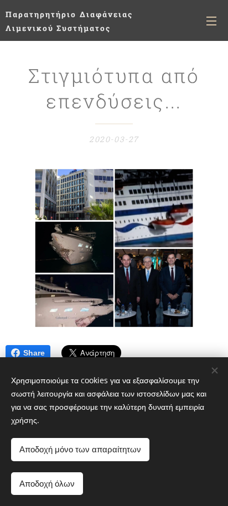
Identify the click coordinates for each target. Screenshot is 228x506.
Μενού (211, 20)
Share (34, 352)
